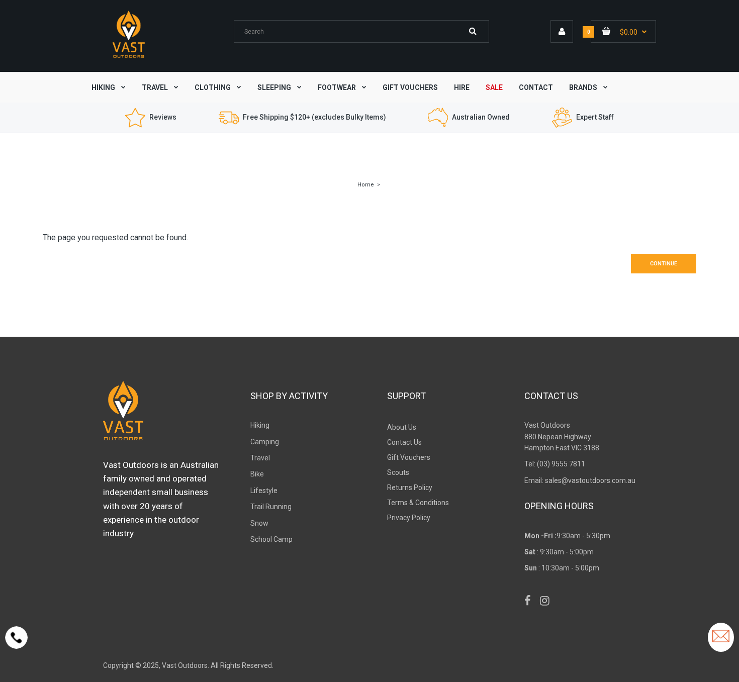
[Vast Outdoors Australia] (128, 57)
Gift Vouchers (408, 457)
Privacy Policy (408, 518)
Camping (264, 442)
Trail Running (271, 507)
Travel (260, 458)
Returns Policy (409, 487)
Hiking (259, 425)
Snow (259, 523)
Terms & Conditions (418, 503)
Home (365, 184)
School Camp (271, 539)
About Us (401, 427)
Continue (663, 263)
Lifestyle (264, 490)
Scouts (398, 472)
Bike (257, 474)
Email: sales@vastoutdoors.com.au (579, 480)
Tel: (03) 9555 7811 (554, 464)
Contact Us (404, 442)
